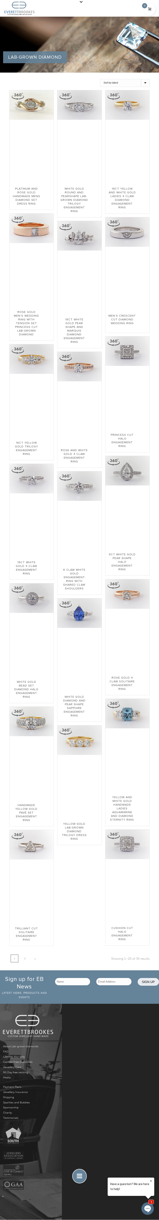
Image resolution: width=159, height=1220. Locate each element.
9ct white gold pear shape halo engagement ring (122, 562)
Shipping (8, 1097)
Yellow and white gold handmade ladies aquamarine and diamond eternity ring (122, 808)
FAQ (5, 1051)
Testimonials (10, 1117)
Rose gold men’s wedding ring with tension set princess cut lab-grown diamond (26, 323)
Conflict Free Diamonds (18, 1061)
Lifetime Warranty (14, 1056)
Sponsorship (11, 1107)
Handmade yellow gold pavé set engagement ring (26, 813)
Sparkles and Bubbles (16, 1102)
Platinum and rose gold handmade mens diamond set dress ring (26, 196)
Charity (7, 1112)
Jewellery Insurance (15, 1092)
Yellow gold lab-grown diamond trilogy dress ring (74, 831)
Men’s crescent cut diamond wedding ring (122, 319)
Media (7, 1077)
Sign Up (148, 982)
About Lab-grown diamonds (21, 1046)
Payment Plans (12, 1086)
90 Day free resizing (15, 1072)
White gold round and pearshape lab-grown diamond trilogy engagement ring (74, 200)
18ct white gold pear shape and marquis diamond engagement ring (74, 330)
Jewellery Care (12, 1067)
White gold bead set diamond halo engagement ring (26, 689)
